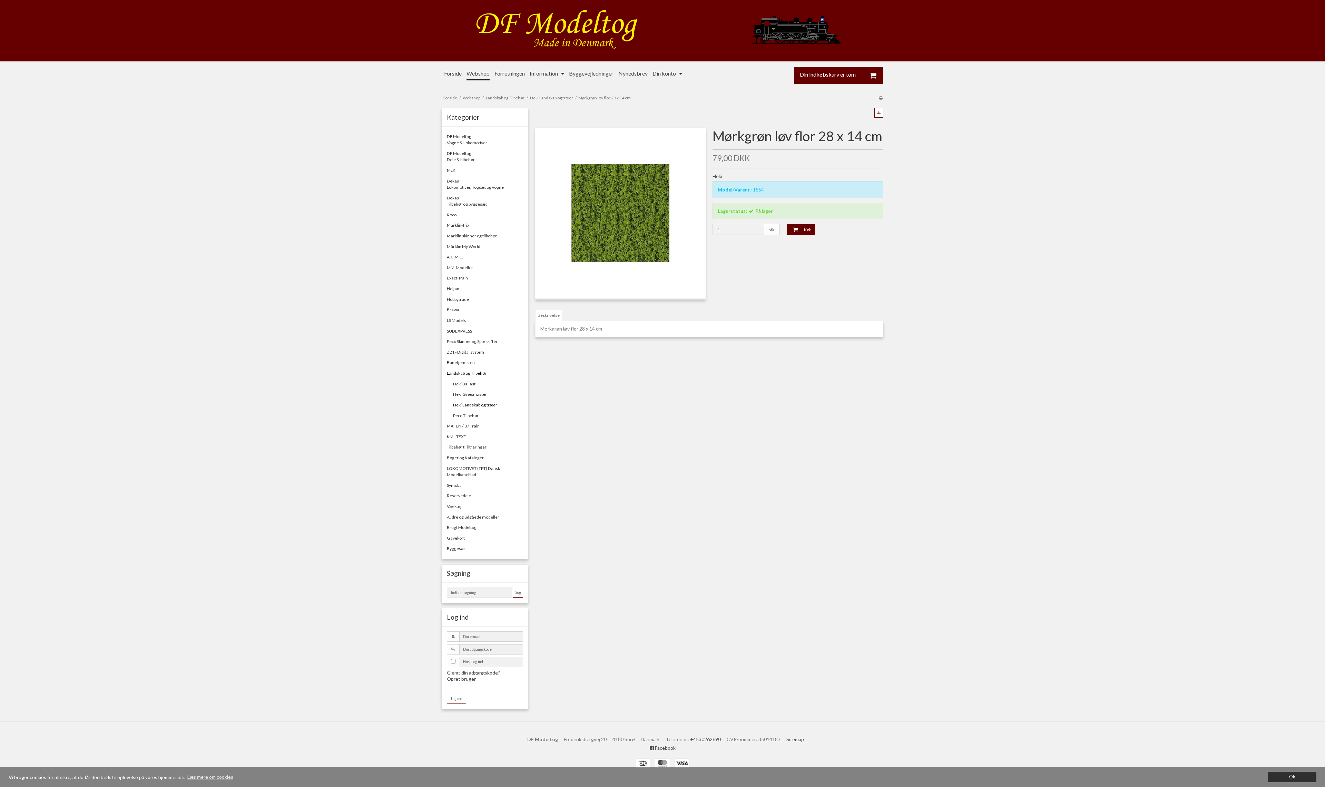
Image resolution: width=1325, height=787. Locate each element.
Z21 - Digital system (465, 352)
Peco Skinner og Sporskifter (472, 341)
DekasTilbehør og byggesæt (467, 201)
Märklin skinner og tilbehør (472, 235)
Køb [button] (807, 229)
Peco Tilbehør (466, 415)
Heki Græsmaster (470, 394)
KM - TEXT (456, 436)
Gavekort (456, 538)
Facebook (665, 748)
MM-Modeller (460, 267)
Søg (518, 592)
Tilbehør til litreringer (467, 447)
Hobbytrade (458, 299)
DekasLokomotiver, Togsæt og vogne (475, 184)
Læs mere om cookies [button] (210, 777)
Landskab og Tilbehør (467, 373)
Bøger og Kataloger (465, 457)
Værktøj (454, 506)
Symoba (454, 485)
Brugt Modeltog (462, 527)
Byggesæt (456, 548)
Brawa (453, 309)
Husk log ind (473, 662)
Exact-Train (457, 278)
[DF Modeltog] (662, 30)
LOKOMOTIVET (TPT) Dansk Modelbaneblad (473, 471)
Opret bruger (461, 679)
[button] (878, 113)
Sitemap (795, 739)
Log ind (456, 699)
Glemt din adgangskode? (473, 673)
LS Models (456, 320)
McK (451, 170)
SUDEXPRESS (459, 331)
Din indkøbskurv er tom (828, 74)
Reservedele (459, 495)
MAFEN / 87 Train (463, 426)
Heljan (453, 288)
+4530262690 (705, 739)
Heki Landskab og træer (475, 404)
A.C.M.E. (455, 256)
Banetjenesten (461, 362)
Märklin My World (463, 246)
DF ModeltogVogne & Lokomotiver (467, 139)
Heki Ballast (464, 383)
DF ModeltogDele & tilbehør (461, 156)
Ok (1292, 776)
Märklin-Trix (458, 225)
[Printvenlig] (880, 97)
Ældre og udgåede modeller (473, 517)
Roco (452, 214)
